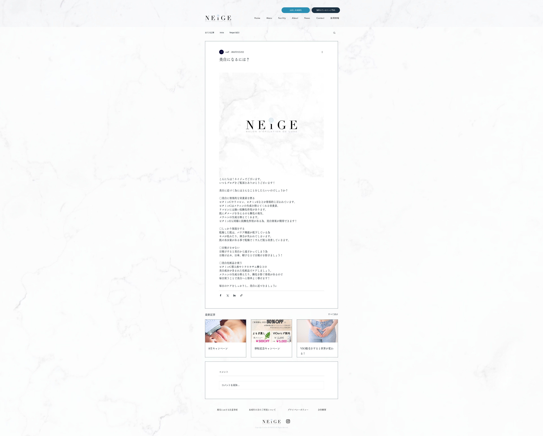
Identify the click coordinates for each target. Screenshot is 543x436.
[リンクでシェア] (241, 295)
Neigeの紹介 (235, 33)
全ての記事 (209, 33)
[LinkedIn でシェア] (234, 295)
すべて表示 (333, 314)
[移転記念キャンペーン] (271, 331)
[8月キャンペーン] (225, 331)
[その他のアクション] (322, 52)
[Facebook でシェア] (220, 295)
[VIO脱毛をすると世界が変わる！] (317, 331)
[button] (334, 33)
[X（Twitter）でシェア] (227, 295)
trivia (222, 33)
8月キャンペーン (218, 348)
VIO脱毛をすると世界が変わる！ (316, 351)
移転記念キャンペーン (267, 348)
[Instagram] (288, 421)
